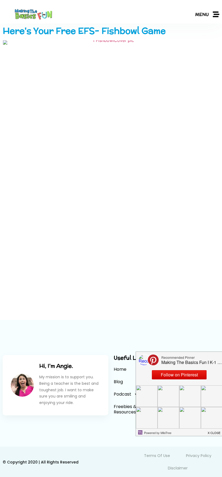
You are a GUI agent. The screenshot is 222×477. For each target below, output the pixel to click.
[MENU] (216, 14)
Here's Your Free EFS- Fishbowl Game (84, 30)
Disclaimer (178, 468)
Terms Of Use (157, 455)
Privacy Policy (198, 455)
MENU (202, 14)
